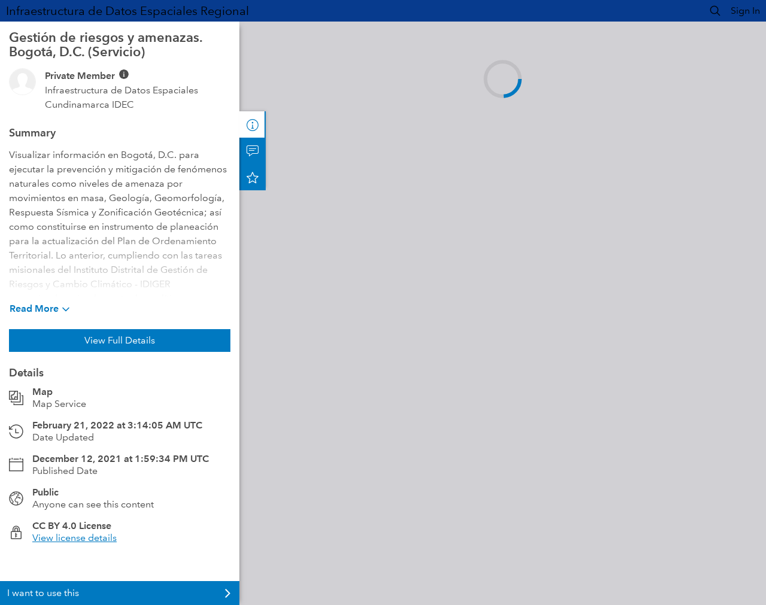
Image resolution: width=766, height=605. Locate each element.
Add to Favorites (252, 177)
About (252, 124)
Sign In (745, 10)
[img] (124, 74)
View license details (74, 537)
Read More (34, 308)
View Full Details (119, 340)
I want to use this (43, 592)
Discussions (252, 151)
